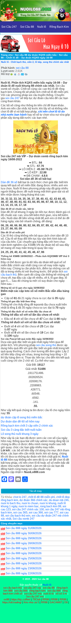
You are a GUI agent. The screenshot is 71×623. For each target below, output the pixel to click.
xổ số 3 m (61, 593)
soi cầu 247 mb (33, 593)
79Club (36, 599)
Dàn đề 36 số (9, 182)
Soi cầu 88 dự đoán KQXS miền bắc (36, 54)
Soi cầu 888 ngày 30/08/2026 (24, 533)
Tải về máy (35, 491)
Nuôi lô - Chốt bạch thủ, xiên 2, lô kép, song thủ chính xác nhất (35, 62)
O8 (66, 602)
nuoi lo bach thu (10, 503)
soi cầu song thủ (46, 345)
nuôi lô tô (49, 593)
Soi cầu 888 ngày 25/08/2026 (24, 558)
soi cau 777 (51, 512)
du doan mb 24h (59, 500)
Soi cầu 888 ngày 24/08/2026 (24, 563)
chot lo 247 (20, 497)
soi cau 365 (20, 512)
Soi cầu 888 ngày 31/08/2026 (24, 528)
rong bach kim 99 (50, 506)
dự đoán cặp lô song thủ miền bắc (21, 417)
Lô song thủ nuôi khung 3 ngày (19, 433)
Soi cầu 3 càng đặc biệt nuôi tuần (21, 429)
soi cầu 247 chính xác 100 (28, 509)
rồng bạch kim (37, 590)
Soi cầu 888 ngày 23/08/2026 (24, 568)
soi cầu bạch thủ (12, 587)
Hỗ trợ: (5, 74)
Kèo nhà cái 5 (31, 602)
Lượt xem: (8, 70)
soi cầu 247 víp (32, 587)
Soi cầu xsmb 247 (23, 518)
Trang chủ (7, 54)
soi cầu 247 (12, 98)
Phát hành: (8, 67)
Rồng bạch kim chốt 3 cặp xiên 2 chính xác (27, 425)
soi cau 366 (36, 512)
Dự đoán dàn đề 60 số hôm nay (20, 421)
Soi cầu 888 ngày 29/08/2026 (24, 538)
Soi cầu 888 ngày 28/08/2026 (24, 543)
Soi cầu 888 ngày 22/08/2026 (24, 573)
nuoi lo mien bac (29, 506)
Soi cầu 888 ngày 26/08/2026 (24, 553)
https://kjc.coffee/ (20, 599)
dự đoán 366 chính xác (33, 500)
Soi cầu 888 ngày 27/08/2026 (24, 548)
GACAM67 (56, 602)
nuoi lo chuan (30, 503)
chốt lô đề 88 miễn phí (41, 497)
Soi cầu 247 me (35, 596)
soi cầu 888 (54, 590)
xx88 (7, 599)
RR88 (45, 599)
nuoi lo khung (48, 503)
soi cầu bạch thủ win (17, 515)
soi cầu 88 (22, 67)
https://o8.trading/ (12, 602)
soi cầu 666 (20, 590)
